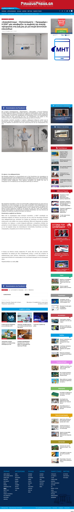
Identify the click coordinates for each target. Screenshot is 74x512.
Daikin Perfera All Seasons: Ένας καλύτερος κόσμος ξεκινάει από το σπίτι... (65, 420)
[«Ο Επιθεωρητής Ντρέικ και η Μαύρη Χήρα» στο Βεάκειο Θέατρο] (55, 181)
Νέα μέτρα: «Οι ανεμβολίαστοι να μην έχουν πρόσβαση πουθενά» (37, 303)
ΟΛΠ (38, 13)
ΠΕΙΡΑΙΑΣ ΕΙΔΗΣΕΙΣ (19, 13)
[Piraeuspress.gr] (37, 4)
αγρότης (25, 180)
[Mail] (62, 11)
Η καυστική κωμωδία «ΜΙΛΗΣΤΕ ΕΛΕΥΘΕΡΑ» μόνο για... (61, 118)
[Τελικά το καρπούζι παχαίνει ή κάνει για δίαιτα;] (55, 288)
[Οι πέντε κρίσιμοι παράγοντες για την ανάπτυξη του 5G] (9, 317)
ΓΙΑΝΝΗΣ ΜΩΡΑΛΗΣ (28, 13)
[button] (71, 15)
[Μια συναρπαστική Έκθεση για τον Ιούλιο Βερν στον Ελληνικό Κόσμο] (55, 374)
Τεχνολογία (61, 295)
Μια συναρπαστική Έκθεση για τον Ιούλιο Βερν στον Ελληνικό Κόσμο (65, 374)
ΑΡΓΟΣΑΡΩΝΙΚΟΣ (11, 11)
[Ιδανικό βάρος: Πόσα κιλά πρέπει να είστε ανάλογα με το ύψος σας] (55, 460)
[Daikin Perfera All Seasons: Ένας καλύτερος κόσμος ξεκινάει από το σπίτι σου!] (55, 421)
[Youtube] (70, 11)
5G (9, 289)
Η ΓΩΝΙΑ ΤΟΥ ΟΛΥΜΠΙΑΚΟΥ (58, 226)
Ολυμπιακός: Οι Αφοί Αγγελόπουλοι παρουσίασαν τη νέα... (61, 240)
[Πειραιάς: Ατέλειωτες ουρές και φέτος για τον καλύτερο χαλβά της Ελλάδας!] (61, 133)
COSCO (34, 13)
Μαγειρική (61, 388)
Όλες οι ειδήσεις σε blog (8, 8)
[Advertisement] (25, 164)
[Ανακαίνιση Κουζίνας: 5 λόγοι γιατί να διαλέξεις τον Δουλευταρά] (55, 427)
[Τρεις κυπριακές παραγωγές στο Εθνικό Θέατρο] (55, 168)
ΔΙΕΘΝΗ (24, 11)
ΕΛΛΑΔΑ (19, 11)
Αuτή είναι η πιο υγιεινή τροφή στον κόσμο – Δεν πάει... (65, 447)
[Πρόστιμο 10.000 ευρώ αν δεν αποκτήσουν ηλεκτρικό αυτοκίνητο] (55, 327)
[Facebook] (60, 11)
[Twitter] (67, 11)
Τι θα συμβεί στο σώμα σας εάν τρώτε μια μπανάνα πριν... (65, 454)
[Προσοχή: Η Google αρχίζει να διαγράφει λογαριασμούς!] (55, 307)
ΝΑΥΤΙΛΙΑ (29, 11)
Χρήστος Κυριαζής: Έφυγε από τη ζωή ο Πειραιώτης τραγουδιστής (11, 303)
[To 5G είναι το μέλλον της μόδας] (40, 317)
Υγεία (61, 275)
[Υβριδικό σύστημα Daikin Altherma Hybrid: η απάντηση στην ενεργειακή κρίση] (55, 434)
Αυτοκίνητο (61, 315)
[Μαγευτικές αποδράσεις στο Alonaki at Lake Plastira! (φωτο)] (55, 354)
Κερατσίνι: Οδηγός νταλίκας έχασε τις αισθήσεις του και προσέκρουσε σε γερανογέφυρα (64, 154)
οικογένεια (6, 203)
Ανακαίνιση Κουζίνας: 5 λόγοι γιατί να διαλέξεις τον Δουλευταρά (65, 427)
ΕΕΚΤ (26, 289)
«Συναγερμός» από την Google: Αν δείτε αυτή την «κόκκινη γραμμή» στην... (65, 301)
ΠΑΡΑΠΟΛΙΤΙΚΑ (20, 338)
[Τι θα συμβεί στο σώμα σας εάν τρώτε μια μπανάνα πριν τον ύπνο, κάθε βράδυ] (55, 454)
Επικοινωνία (67, 507)
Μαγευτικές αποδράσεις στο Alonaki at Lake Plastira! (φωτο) (65, 354)
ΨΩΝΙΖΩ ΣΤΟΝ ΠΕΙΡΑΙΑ (63, 127)
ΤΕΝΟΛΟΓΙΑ (30, 289)
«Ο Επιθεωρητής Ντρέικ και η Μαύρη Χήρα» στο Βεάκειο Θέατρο (66, 181)
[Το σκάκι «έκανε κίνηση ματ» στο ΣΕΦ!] (55, 217)
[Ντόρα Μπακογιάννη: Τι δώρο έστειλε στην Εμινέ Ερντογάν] (55, 407)
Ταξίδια (61, 335)
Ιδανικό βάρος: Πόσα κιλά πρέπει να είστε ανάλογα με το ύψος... (66, 460)
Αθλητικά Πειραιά (62, 191)
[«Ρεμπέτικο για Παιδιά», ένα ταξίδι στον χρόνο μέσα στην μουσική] (55, 368)
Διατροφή (62, 441)
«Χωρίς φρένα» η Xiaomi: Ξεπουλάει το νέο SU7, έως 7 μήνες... (66, 321)
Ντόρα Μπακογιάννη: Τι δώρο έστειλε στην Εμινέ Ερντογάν (65, 407)
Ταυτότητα (55, 507)
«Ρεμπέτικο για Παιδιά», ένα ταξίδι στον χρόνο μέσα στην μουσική (66, 367)
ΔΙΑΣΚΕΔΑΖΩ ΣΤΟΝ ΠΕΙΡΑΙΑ (62, 106)
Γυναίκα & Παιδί (61, 362)
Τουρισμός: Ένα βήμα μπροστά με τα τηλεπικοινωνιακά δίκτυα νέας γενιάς (24, 326)
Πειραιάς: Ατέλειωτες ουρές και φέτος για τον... (61, 139)
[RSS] (65, 11)
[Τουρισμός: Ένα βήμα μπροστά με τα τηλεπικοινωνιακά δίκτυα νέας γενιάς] (24, 317)
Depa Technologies (18, 507)
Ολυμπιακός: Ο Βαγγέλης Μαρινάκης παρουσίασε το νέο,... (61, 255)
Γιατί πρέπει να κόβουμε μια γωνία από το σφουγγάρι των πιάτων (66, 394)
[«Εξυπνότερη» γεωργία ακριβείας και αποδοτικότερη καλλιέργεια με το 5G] (9, 334)
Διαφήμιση (61, 507)
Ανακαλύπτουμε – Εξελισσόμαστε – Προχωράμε (23, 111)
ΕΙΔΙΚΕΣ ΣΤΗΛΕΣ (37, 11)
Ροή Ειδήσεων (62, 148)
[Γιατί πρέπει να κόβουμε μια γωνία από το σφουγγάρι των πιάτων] (55, 394)
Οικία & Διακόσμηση (61, 415)
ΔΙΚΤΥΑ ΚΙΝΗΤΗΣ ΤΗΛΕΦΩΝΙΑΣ (17, 289)
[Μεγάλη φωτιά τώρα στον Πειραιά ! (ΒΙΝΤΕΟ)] (55, 161)
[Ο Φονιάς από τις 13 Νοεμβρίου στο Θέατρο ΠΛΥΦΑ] (55, 174)
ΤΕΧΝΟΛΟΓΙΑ (11, 19)
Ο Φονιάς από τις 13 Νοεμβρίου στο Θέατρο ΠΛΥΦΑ (65, 174)
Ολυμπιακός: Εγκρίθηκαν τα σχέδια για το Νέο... (61, 269)
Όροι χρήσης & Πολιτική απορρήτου (43, 507)
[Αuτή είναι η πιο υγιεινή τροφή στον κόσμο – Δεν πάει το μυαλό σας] (55, 447)
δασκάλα (6, 176)
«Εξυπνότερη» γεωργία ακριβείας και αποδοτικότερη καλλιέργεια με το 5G (8, 343)
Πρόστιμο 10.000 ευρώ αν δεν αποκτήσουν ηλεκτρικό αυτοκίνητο (65, 327)
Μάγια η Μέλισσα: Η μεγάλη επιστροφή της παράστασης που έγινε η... (66, 380)
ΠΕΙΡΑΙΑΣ (4, 11)
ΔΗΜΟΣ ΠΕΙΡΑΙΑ (11, 13)
